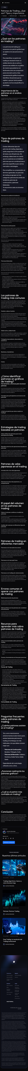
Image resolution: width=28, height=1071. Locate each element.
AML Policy (17, 996)
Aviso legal (17, 985)
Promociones (17, 998)
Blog (7, 987)
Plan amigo (9, 994)
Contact (16, 977)
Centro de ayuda (18, 975)
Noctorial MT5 (9, 977)
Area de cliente (10, 975)
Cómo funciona (9, 992)
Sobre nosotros (10, 985)
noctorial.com (15, 1045)
